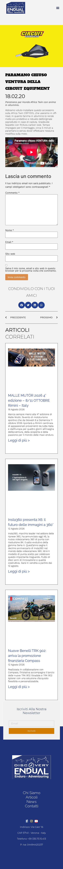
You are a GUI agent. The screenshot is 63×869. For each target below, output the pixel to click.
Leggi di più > (19, 440)
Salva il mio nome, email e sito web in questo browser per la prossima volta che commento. (30, 269)
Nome (9, 230)
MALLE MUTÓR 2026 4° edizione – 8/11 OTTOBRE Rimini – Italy (29, 400)
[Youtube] (36, 821)
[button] (57, 7)
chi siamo (31, 793)
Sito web (10, 254)
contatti (31, 806)
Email (9, 242)
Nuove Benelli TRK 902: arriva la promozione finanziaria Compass (27, 656)
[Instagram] (31, 821)
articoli (32, 797)
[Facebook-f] (26, 821)
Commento (12, 192)
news (31, 801)
